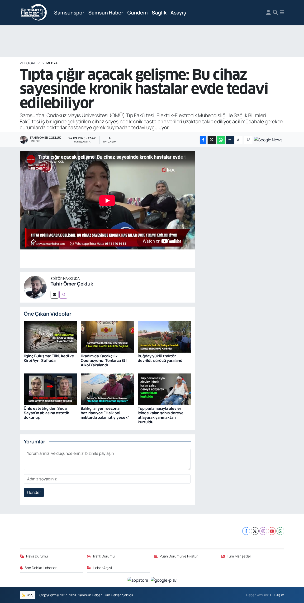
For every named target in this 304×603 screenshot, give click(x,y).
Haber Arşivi (102, 567)
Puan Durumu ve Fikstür (179, 556)
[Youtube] (272, 531)
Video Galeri (30, 63)
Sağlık (159, 12)
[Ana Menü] (282, 12)
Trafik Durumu (103, 556)
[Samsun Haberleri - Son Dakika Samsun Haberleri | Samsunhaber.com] (34, 12)
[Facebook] (246, 531)
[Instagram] (63, 295)
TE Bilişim (277, 595)
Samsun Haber (105, 12)
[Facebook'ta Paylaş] (203, 140)
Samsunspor (69, 12)
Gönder (34, 492)
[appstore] (138, 579)
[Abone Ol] (268, 139)
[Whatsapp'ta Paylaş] (221, 140)
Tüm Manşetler (239, 556)
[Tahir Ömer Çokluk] (35, 286)
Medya (51, 63)
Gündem (137, 12)
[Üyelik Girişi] (268, 12)
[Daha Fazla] (230, 140)
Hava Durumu (37, 556)
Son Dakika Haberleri (41, 567)
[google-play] (164, 579)
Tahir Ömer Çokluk (72, 284)
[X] (255, 531)
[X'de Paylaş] (212, 140)
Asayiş (178, 12)
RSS (29, 595)
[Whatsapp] (280, 531)
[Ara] (275, 12)
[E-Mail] (54, 295)
